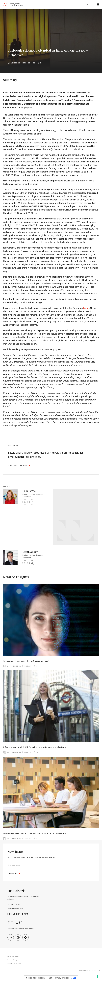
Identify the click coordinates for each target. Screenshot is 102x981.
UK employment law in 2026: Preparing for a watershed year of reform (34, 747)
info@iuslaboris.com (15, 909)
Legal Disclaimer (13, 956)
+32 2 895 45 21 (13, 904)
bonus (86, 308)
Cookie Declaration (14, 963)
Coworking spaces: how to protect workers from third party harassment (35, 834)
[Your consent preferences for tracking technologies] (97, 976)
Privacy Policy (12, 960)
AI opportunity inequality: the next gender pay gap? (26, 661)
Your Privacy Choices (59, 978)
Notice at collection (35, 978)
